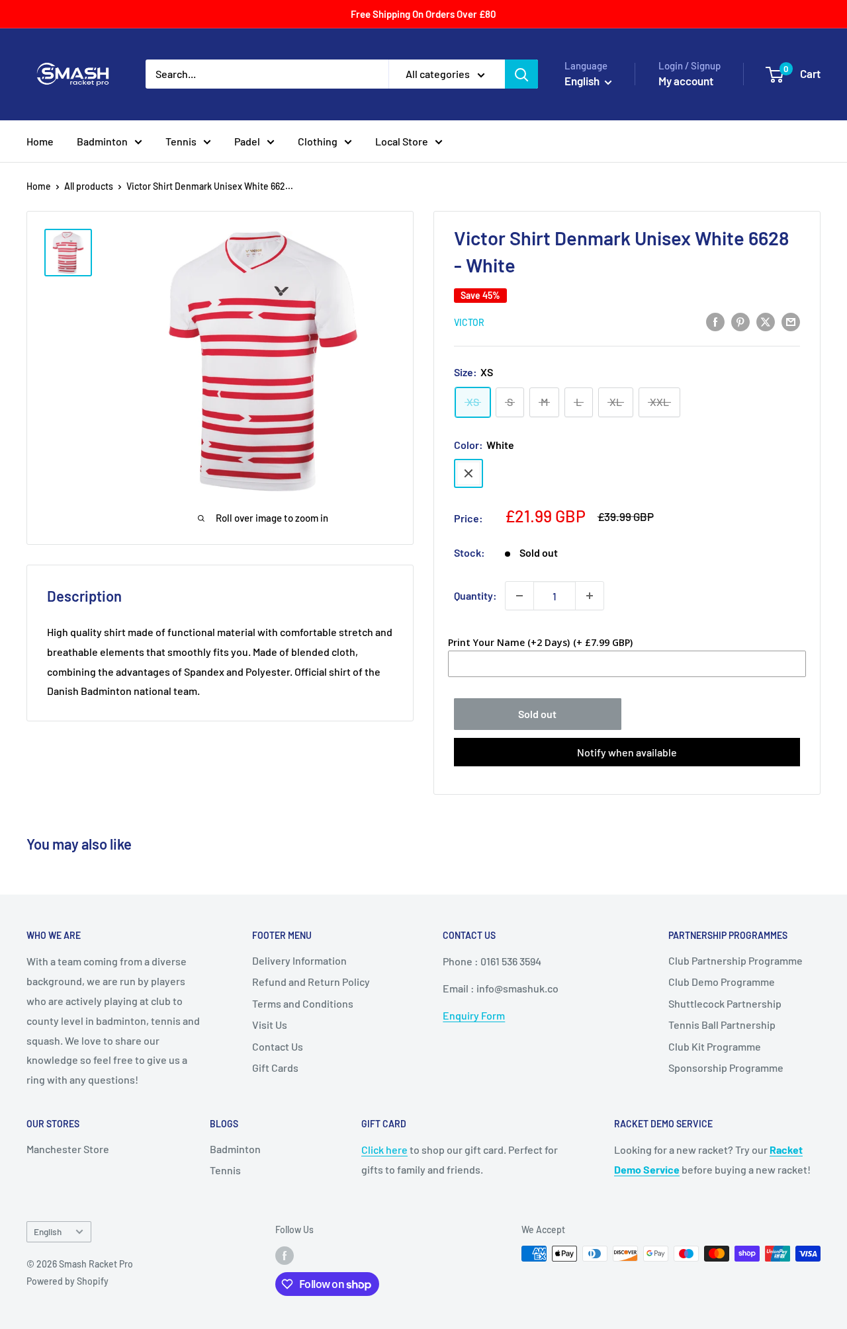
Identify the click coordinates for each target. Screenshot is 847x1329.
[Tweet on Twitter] (765, 321)
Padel (247, 141)
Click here (384, 1149)
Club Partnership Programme (735, 960)
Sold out (537, 713)
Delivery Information (299, 960)
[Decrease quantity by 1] (519, 596)
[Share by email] (790, 321)
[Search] (521, 74)
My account (685, 80)
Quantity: (475, 595)
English (48, 1231)
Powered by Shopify (67, 1281)
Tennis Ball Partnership (722, 1024)
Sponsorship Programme (725, 1067)
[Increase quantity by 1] (589, 596)
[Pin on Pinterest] (740, 321)
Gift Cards (275, 1067)
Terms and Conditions (302, 1003)
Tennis (181, 141)
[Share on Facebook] (715, 321)
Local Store (401, 141)
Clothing (317, 141)
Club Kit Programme (714, 1046)
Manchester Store (67, 1149)
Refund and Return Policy (311, 981)
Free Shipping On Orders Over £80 (423, 14)
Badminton (102, 141)
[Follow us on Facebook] (284, 1255)
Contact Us (277, 1046)
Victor (469, 322)
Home (40, 141)
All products (88, 186)
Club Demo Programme (721, 981)
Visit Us (269, 1024)
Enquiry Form (474, 1015)
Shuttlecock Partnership (724, 1003)
